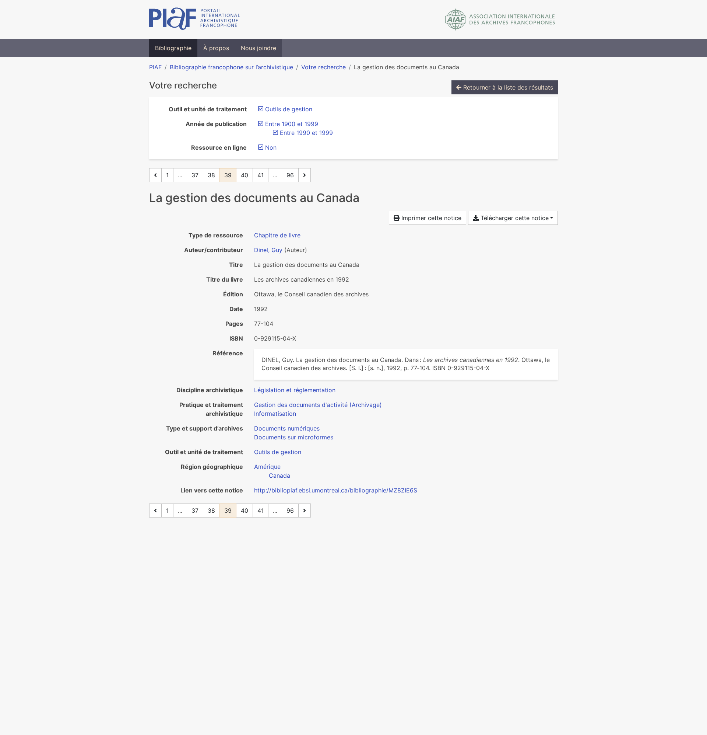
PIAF (155, 67)
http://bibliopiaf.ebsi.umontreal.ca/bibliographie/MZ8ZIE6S (335, 490)
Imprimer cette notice (430, 218)
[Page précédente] (155, 175)
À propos (216, 48)
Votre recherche (323, 67)
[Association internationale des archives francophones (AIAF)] (500, 19)
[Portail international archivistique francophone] (194, 19)
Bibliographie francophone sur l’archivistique (231, 67)
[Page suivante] (304, 175)
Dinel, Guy (268, 250)
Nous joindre (258, 48)
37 (194, 175)
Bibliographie (173, 48)
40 (244, 175)
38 (211, 175)
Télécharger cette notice (514, 218)
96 (290, 175)
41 (260, 175)
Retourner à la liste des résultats (507, 87)
